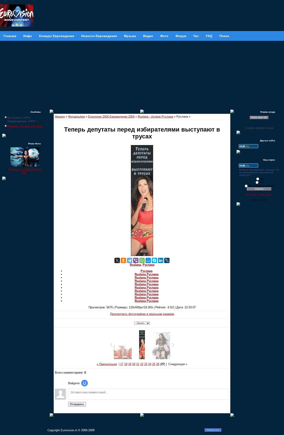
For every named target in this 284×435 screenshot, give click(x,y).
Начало (60, 116)
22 (141, 364)
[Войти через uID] (84, 383)
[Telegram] (129, 260)
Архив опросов (265, 194)
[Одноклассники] (123, 260)
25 (153, 364)
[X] (117, 260)
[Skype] (154, 260)
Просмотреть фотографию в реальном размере (142, 314)
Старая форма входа (259, 128)
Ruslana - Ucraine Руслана (25, 126)
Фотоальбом (76, 116)
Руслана (148, 264)
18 (125, 364)
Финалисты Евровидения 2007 (25, 171)
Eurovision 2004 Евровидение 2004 (111, 116)
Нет (262, 182)
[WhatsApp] (142, 260)
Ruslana (135, 264)
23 (145, 364)
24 (149, 364)
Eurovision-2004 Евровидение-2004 (21, 119)
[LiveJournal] (167, 260)
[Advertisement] (142, 74)
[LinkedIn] (160, 260)
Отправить (77, 404)
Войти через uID (259, 117)
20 (133, 364)
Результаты (251, 194)
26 (157, 364)
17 (121, 364)
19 (129, 364)
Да (261, 178)
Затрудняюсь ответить (262, 185)
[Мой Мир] (148, 260)
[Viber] (135, 260)
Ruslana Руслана (146, 274)
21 (137, 364)
